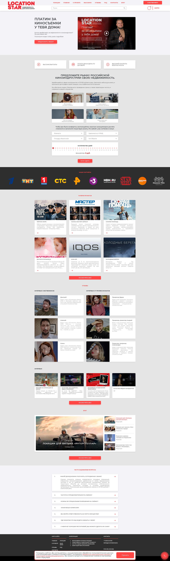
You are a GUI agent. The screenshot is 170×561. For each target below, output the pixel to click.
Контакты (114, 2)
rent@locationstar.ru (111, 543)
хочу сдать (85, 161)
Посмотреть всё (85, 278)
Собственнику (152, 2)
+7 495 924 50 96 (108, 540)
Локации (56, 2)
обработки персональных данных (96, 554)
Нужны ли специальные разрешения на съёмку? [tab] (76, 501)
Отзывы (98, 2)
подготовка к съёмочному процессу (84, 542)
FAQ (105, 2)
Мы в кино (88, 2)
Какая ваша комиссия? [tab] (66, 507)
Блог (123, 2)
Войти (157, 8)
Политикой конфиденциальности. (50, 556)
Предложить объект (46, 42)
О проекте (76, 2)
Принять (125, 555)
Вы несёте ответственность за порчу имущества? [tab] (76, 514)
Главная (66, 2)
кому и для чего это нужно (80, 545)
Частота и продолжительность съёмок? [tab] (73, 495)
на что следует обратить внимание (83, 544)
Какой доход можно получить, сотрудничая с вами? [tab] (78, 476)
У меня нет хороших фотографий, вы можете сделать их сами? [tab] (82, 526)
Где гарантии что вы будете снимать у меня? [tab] (74, 520)
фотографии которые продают (82, 540)
